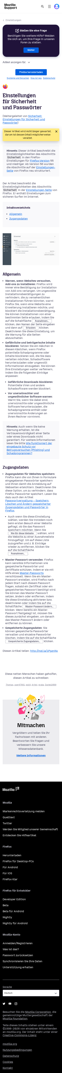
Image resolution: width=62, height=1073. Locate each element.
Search (42, 6)
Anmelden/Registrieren (18, 943)
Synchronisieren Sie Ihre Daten (22, 961)
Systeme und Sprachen (18, 78)
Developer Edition (14, 899)
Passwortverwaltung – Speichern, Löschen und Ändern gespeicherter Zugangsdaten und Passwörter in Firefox (28, 505)
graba (41, 685)
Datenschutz (49, 78)
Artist (34, 685)
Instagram (16, 1003)
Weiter (31, 50)
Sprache (7, 987)
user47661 (19, 685)
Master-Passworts (32, 573)
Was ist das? (11, 949)
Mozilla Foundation (15, 1018)
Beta (5, 905)
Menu (49, 6)
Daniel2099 (50, 685)
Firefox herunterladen (31, 72)
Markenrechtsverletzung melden (24, 811)
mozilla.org (10, 1044)
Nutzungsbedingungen (17, 1050)
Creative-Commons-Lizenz (19, 1035)
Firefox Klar (10, 879)
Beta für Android (13, 911)
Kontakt (8, 1068)
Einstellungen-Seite (39, 190)
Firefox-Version (40, 160)
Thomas (9, 685)
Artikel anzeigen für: (14, 62)
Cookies (8, 1062)
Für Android (10, 867)
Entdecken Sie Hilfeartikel (19, 835)
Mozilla (11, 789)
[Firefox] (31, 87)
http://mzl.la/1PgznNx (44, 650)
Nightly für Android (15, 923)
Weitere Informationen (31, 755)
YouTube (10, 1003)
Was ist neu (36, 78)
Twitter (7, 823)
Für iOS (7, 873)
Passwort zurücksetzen (18, 955)
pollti (28, 685)
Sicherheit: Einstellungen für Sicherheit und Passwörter (24, 119)
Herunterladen (12, 855)
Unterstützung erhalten (18, 967)
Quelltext (9, 817)
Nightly (7, 917)
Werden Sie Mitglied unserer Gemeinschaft (30, 829)
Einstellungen (13, 20)
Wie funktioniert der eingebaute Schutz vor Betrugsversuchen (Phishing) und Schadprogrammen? (29, 448)
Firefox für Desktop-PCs (18, 861)
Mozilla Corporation (38, 1012)
